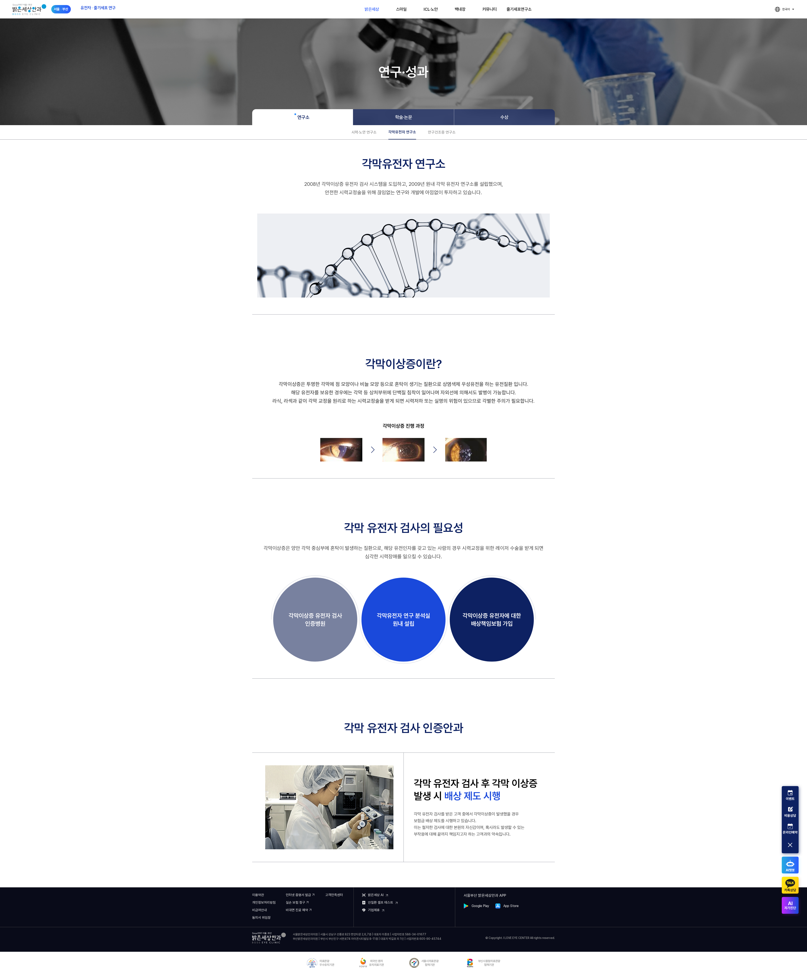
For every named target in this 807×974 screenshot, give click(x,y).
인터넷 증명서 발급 (298, 895)
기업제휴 (374, 910)
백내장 (460, 9)
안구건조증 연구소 (442, 132)
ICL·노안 (431, 9)
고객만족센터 (334, 895)
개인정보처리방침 (264, 903)
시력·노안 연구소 (364, 132)
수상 (504, 117)
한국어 (782, 10)
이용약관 (258, 895)
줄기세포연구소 (518, 9)
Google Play (480, 906)
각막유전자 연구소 (402, 132)
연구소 (303, 117)
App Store (511, 906)
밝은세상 (372, 9)
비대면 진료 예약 (297, 910)
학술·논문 (403, 117)
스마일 (401, 9)
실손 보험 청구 (295, 903)
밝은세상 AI (376, 895)
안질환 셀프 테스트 (380, 903)
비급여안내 (259, 910)
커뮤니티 (489, 9)
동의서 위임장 (261, 918)
